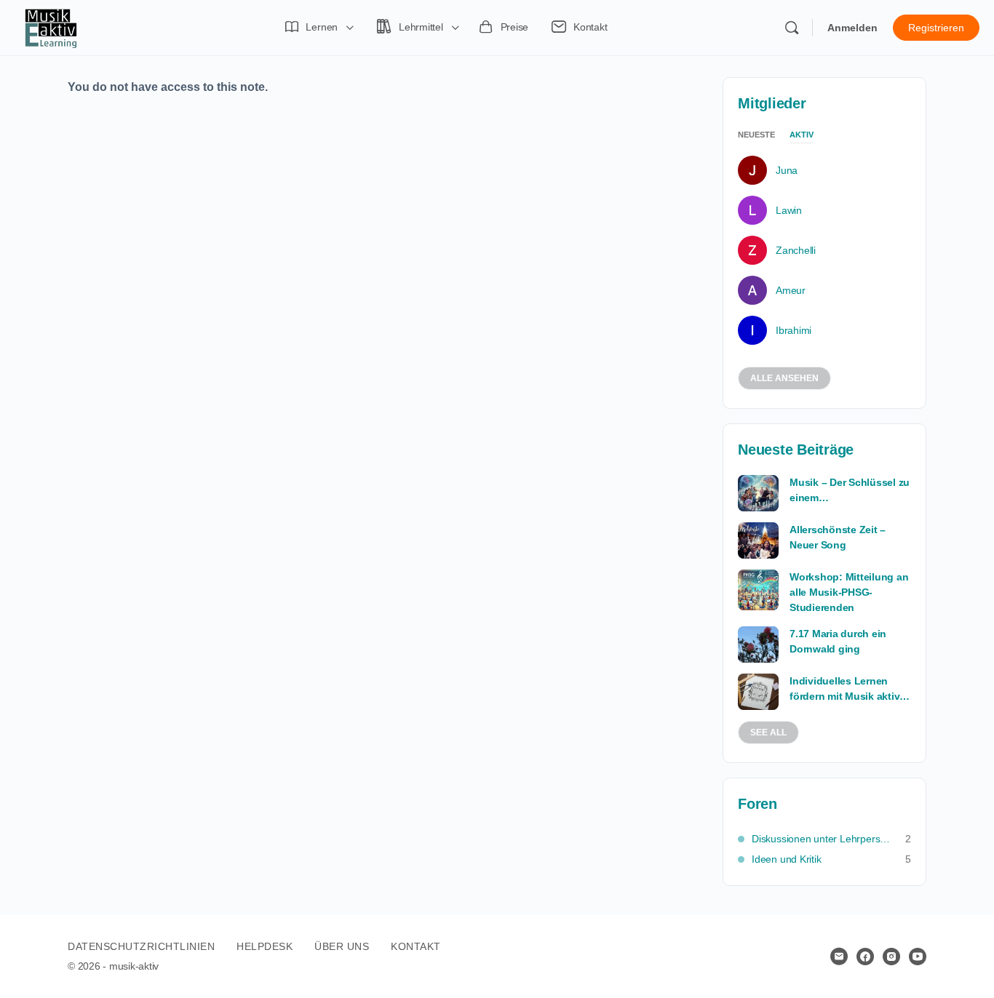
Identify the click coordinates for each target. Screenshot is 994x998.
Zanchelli (796, 250)
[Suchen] (791, 27)
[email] (839, 956)
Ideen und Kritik (787, 859)
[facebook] (865, 956)
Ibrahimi (793, 330)
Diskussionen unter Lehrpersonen (821, 839)
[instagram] (891, 956)
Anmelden (852, 27)
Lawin (789, 210)
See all (768, 732)
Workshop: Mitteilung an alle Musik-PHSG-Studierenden (849, 592)
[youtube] (917, 956)
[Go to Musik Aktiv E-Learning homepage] (51, 26)
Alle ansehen (784, 378)
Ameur (791, 290)
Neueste (756, 135)
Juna (787, 170)
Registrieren (936, 27)
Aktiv (802, 135)
